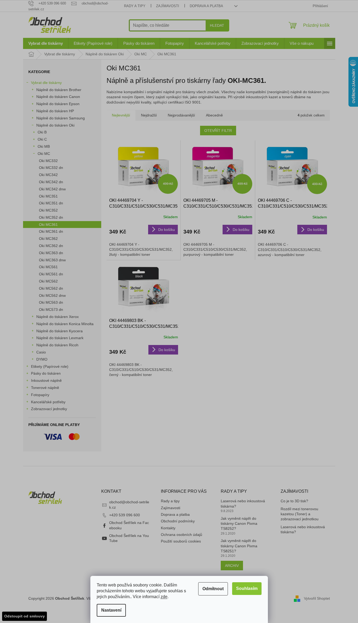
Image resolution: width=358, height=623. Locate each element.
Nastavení (111, 610)
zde (164, 596)
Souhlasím (247, 588)
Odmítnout (213, 588)
